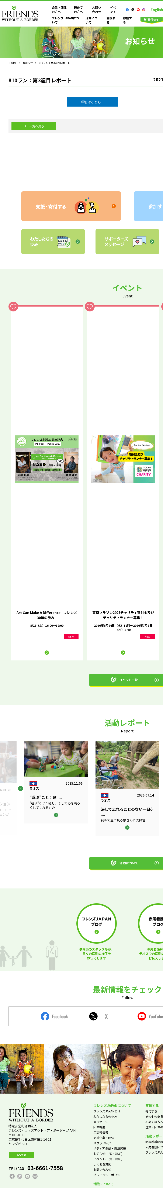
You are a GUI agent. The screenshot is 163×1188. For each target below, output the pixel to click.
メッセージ (100, 1122)
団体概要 (99, 1127)
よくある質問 (102, 1164)
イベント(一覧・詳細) (107, 1159)
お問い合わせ (96, 9)
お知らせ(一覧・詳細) (107, 1153)
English (157, 9)
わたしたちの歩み (105, 1116)
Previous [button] (20, 788)
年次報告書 (100, 1132)
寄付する (151, 1111)
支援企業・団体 (103, 1138)
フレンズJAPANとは (106, 1111)
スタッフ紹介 (102, 1143)
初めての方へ (78, 9)
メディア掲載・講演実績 (109, 1148)
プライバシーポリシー (108, 1175)
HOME (13, 63)
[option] (127, 788)
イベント (113, 9)
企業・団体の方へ (59, 9)
